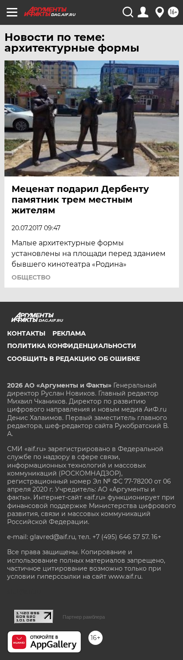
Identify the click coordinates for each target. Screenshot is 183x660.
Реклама (69, 333)
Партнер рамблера (84, 617)
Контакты (26, 333)
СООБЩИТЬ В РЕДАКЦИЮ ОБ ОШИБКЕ (73, 359)
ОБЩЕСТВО (31, 277)
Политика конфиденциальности (71, 346)
